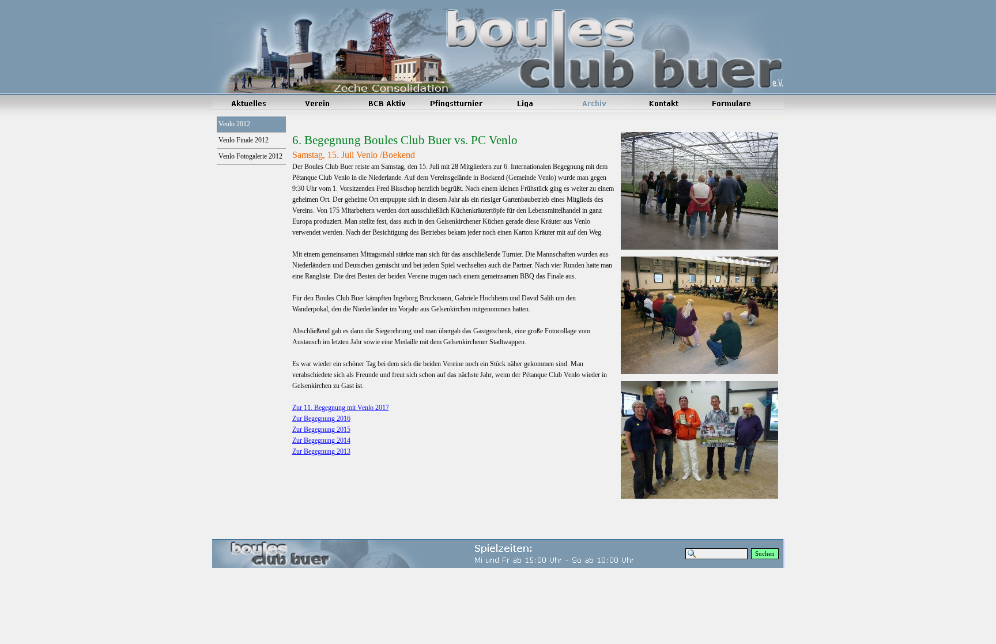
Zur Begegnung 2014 (321, 440)
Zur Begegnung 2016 (321, 419)
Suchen (765, 554)
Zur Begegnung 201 (321, 429)
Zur (340, 408)
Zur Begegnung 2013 (321, 451)
